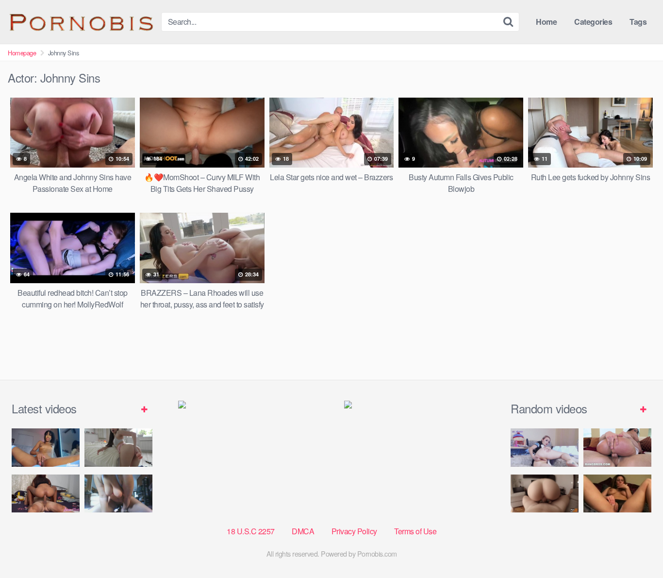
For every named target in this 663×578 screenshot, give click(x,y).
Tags (638, 21)
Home (546, 21)
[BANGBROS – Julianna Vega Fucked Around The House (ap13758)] (617, 447)
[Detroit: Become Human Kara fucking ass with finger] (545, 447)
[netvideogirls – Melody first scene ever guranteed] (617, 494)
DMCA (303, 531)
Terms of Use (415, 531)
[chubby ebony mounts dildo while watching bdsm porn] (118, 494)
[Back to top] (636, 547)
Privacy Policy (354, 531)
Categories (593, 21)
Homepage (22, 52)
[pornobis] (80, 22)
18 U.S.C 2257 (251, 531)
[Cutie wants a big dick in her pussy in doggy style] (118, 447)
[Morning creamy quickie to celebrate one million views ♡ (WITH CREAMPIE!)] (545, 494)
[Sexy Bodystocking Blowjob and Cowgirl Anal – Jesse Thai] (46, 494)
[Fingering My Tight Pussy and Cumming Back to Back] (46, 447)
